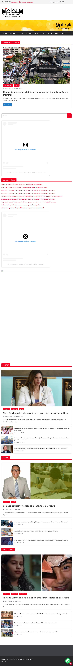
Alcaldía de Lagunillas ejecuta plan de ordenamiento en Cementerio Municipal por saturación (27, 2)
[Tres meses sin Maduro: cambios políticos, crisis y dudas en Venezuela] (7, 624)
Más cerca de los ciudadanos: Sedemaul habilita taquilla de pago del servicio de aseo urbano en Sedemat (31, 196)
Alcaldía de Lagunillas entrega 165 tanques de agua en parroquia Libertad (22, 208)
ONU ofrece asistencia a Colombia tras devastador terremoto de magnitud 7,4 (24, 187)
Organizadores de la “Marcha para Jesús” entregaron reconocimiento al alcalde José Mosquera (28, 202)
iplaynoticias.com (18, 88)
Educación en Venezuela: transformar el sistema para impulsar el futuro (36, 531)
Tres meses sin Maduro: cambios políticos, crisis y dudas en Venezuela (35, 623)
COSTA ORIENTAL (26, 33)
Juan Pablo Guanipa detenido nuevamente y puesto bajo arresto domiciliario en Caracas (40, 448)
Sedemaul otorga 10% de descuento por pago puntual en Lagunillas (21, 205)
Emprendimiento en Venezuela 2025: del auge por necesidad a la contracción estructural (41, 540)
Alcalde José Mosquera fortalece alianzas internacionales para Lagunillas (36, 632)
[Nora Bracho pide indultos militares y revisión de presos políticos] (36, 388)
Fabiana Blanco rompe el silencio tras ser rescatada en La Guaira (36, 597)
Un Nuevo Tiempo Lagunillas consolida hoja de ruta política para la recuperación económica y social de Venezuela (42, 439)
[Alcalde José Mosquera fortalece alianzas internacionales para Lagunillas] (7, 633)
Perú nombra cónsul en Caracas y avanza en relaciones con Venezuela (21, 184)
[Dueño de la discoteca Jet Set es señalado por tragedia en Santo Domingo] (36, 65)
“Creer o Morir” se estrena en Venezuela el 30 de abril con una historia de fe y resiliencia (40, 614)
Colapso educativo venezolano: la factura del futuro (29, 505)
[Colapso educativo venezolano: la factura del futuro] (36, 481)
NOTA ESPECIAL (47, 33)
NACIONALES (14, 409)
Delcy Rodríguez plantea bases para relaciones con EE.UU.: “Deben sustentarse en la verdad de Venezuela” (41, 429)
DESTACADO (13, 33)
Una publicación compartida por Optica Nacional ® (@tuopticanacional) (26, 172)
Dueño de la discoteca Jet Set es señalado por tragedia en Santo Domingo (35, 93)
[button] (18, 33)
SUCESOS (17, 85)
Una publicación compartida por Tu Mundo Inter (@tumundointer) (25, 264)
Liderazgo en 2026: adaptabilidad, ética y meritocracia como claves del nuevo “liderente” (40, 522)
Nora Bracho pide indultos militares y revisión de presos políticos (36, 412)
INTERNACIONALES (8, 85)
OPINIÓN (37, 33)
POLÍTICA (21, 409)
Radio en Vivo (59, 33)
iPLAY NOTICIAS (16, 659)
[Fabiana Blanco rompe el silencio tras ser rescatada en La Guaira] (36, 572)
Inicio (5, 33)
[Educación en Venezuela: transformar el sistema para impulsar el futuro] (7, 532)
